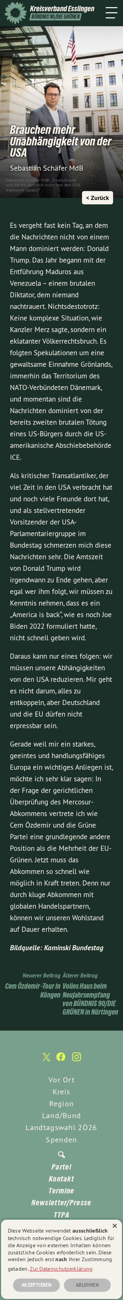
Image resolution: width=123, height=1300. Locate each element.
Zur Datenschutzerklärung (61, 1268)
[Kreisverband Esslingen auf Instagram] (76, 1060)
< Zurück (97, 198)
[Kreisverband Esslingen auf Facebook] (61, 1060)
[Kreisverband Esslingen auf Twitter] (46, 1060)
